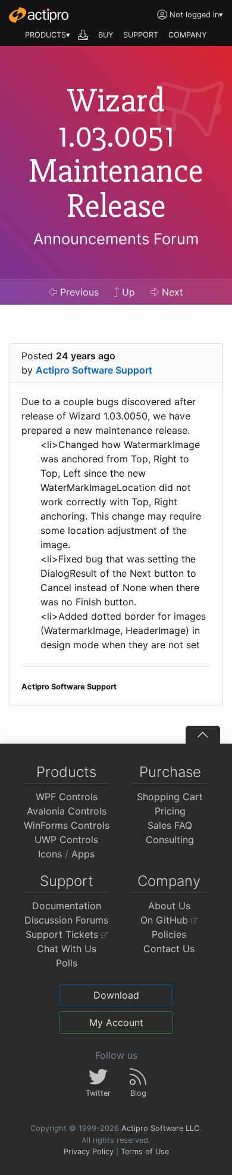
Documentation (66, 906)
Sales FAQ (170, 825)
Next (171, 292)
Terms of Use (145, 1151)
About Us (169, 906)
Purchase (170, 772)
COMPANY (187, 34)
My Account (116, 1022)
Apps (83, 854)
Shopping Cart (170, 797)
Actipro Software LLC (160, 1128)
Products (66, 772)
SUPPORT (140, 34)
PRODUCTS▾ (47, 34)
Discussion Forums (66, 920)
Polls (66, 963)
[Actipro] (38, 15)
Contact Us (169, 949)
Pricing (170, 811)
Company (168, 881)
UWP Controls (66, 839)
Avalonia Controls (66, 811)
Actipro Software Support (94, 370)
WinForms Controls (66, 825)
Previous (78, 292)
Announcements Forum (116, 238)
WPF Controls (67, 797)
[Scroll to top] (203, 735)
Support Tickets (63, 934)
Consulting (170, 839)
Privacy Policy (89, 1151)
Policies (169, 934)
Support (66, 881)
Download (116, 995)
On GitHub (165, 920)
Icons (50, 854)
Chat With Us (66, 949)
